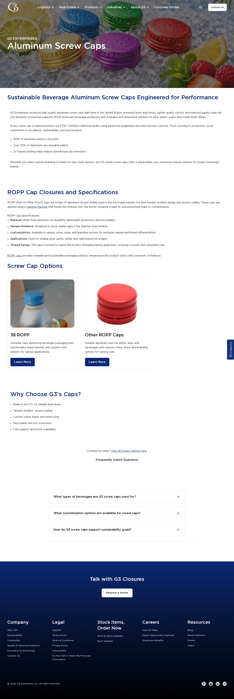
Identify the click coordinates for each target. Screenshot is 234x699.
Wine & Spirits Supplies (110, 636)
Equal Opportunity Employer (158, 635)
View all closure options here (129, 451)
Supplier (56, 630)
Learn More (22, 362)
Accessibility (59, 651)
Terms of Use (59, 635)
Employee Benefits (153, 640)
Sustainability (14, 635)
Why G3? (12, 630)
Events (191, 640)
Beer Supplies (105, 641)
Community (13, 640)
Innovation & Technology (21, 651)
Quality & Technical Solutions (23, 645)
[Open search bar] (201, 7)
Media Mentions (196, 635)
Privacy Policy (60, 645)
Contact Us (217, 7)
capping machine (37, 207)
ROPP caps (14, 255)
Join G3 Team (150, 630)
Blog (190, 630)
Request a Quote (117, 592)
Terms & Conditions (63, 640)
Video (191, 645)
